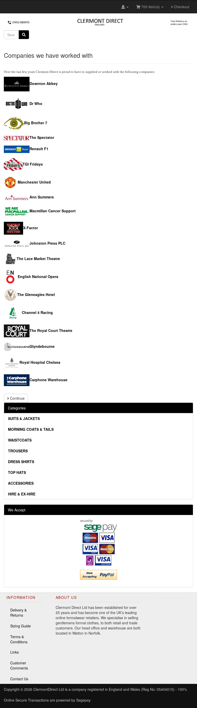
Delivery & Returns (18, 612)
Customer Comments (19, 665)
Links (14, 652)
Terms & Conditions (18, 639)
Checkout (181, 6)
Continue (17, 398)
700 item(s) (150, 6)
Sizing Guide (20, 625)
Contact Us (19, 678)
